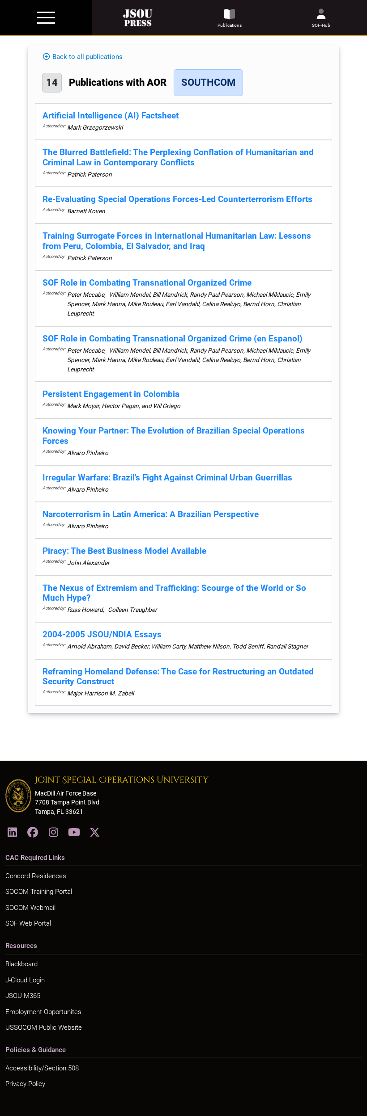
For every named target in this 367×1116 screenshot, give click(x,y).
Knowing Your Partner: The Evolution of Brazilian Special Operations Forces (174, 435)
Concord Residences (35, 876)
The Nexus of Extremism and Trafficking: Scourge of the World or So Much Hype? (174, 593)
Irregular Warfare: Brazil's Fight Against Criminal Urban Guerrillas (167, 477)
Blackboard (21, 964)
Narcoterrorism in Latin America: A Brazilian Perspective (151, 514)
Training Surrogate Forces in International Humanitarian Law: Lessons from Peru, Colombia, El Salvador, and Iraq (177, 241)
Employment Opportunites (43, 1012)
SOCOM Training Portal (38, 892)
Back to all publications (87, 57)
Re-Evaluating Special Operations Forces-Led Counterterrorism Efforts (177, 199)
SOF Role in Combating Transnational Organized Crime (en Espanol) (173, 338)
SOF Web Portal (28, 923)
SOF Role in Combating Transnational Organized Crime (147, 283)
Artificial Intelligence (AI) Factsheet (111, 115)
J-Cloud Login (25, 980)
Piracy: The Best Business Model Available (124, 551)
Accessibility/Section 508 (42, 1068)
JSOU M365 (22, 996)
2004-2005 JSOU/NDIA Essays (102, 634)
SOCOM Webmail (30, 908)
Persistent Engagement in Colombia (111, 394)
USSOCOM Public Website (43, 1027)
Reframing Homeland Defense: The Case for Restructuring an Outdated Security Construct (178, 676)
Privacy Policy (25, 1084)
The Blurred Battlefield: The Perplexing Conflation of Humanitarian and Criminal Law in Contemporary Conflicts (178, 157)
